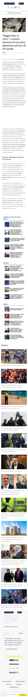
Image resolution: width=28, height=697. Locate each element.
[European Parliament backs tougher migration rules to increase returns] (14, 376)
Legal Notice (6, 681)
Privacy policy (21, 681)
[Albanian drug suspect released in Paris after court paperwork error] (14, 419)
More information (3, 695)
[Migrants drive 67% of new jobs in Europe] (14, 356)
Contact (19, 684)
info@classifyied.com (10, 626)
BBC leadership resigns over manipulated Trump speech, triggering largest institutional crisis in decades (12, 492)
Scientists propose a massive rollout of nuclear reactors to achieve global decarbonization (12, 539)
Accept (23, 694)
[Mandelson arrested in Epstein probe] (14, 462)
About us (9, 684)
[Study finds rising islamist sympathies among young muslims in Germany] (14, 440)
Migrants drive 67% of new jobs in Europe (12, 365)
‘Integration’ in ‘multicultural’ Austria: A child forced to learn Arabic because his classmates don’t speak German (13, 562)
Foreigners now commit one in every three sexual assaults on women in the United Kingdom (13, 516)
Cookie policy (14, 687)
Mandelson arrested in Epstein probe (11, 471)
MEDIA (4, 52)
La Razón (21, 59)
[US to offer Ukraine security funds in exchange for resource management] (14, 575)
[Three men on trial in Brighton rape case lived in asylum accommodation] (14, 397)
